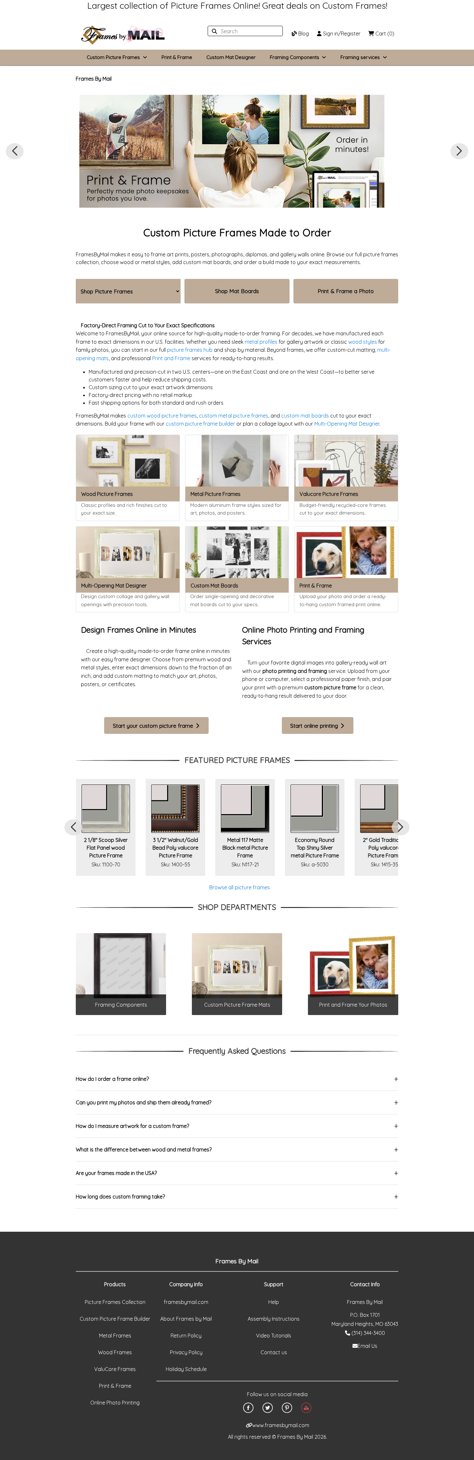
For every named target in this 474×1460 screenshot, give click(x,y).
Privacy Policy (186, 1352)
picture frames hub (189, 350)
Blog (303, 33)
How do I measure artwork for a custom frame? (132, 1126)
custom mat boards (305, 415)
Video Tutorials (273, 1335)
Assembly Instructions (274, 1319)
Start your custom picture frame (154, 725)
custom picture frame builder (200, 423)
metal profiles (261, 342)
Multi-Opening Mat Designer (346, 423)
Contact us (274, 1352)
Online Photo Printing (115, 1402)
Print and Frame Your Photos (353, 1004)
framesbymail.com (186, 1302)
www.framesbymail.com (280, 1425)
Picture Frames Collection (115, 1302)
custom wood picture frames (162, 415)
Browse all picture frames (239, 887)
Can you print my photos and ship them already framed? (143, 1102)
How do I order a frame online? (112, 1079)
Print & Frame (177, 57)
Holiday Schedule (186, 1369)
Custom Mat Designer (231, 57)
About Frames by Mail (186, 1319)
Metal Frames (115, 1335)
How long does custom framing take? (120, 1196)
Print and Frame (171, 358)
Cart (384, 33)
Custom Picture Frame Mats (237, 1004)
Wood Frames (115, 1352)
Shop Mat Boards (237, 291)
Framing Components (121, 1004)
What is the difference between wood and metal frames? (144, 1149)
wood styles (362, 342)
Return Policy (186, 1335)
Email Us (367, 1346)
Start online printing (315, 725)
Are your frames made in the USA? (116, 1173)
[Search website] (243, 31)
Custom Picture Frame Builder (115, 1319)
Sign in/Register (341, 33)
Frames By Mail (94, 78)
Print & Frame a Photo (346, 291)
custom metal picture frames (233, 415)
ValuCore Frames (115, 1369)
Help (273, 1302)
